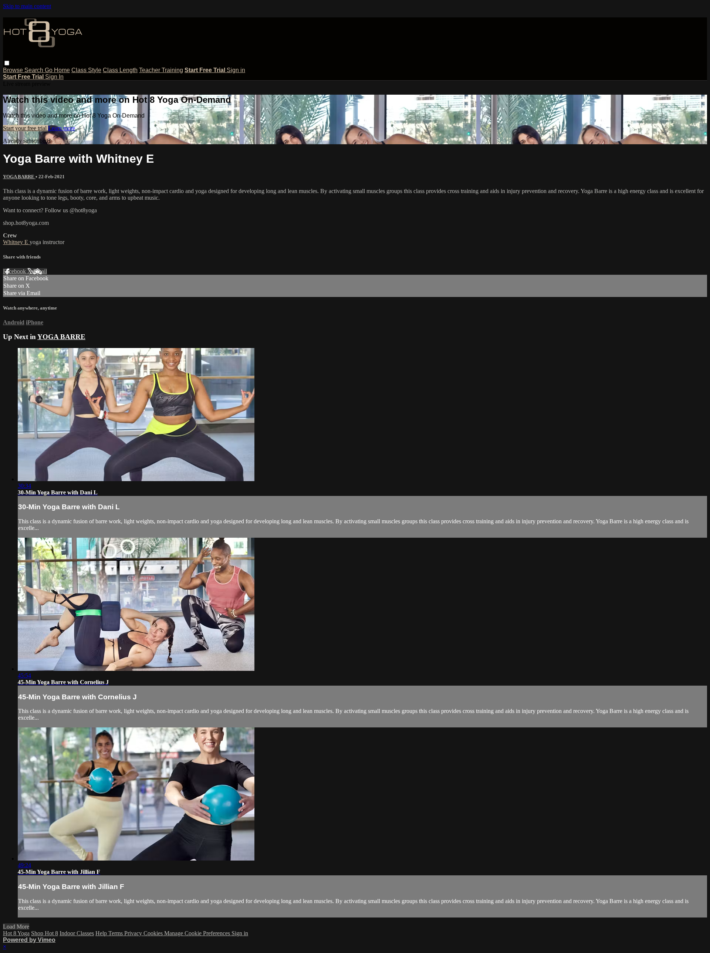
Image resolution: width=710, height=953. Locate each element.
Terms (116, 933)
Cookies (153, 933)
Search (34, 70)
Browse (13, 70)
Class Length (120, 70)
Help (101, 933)
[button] (6, 63)
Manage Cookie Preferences (197, 933)
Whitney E (16, 242)
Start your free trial (25, 128)
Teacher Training (161, 70)
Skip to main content (27, 6)
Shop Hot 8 (44, 933)
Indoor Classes (77, 933)
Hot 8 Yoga (16, 933)
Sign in (236, 70)
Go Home (57, 70)
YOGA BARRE (19, 176)
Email (40, 271)
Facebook (15, 271)
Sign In (54, 77)
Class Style (86, 70)
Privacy (133, 933)
